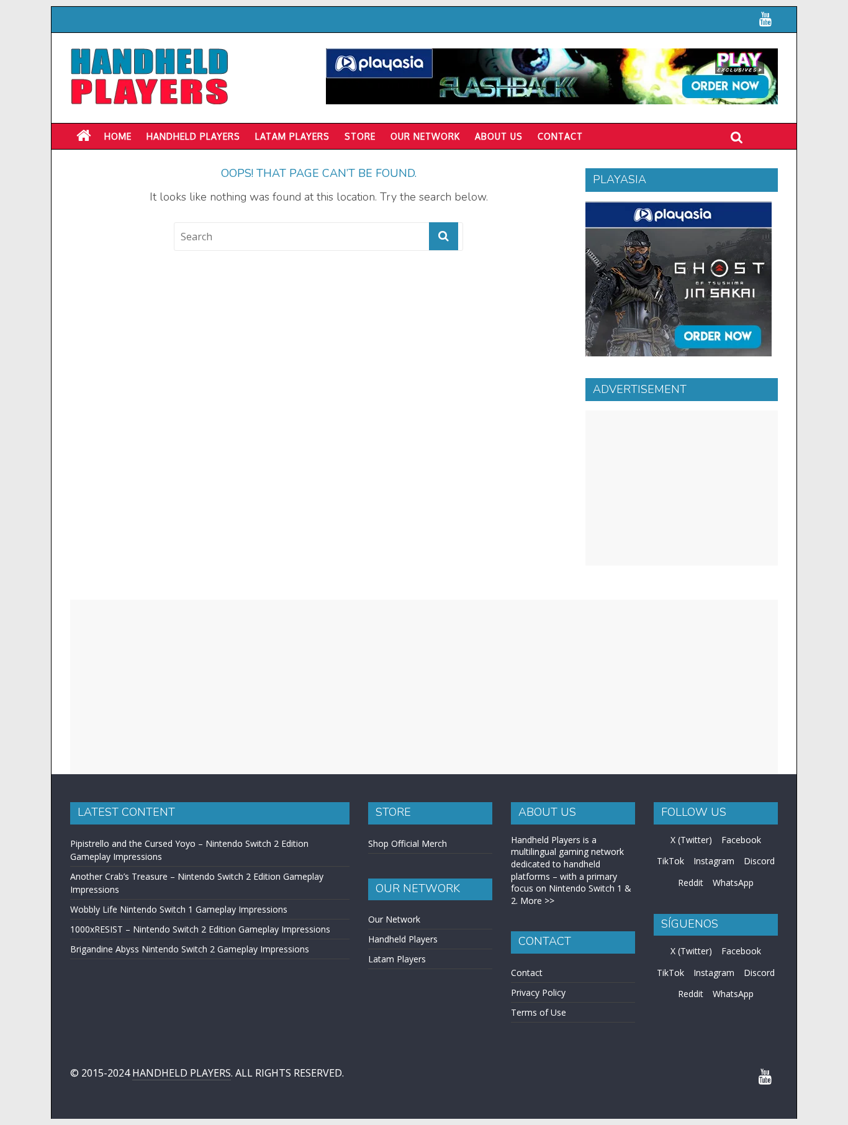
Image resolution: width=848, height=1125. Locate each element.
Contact (560, 136)
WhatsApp (733, 882)
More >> (537, 900)
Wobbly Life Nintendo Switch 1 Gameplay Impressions (178, 909)
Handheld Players (193, 136)
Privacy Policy (538, 992)
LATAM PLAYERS (292, 136)
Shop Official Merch (407, 843)
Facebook (741, 840)
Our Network (425, 136)
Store (360, 136)
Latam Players (397, 959)
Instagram (713, 861)
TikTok (670, 861)
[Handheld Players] (83, 136)
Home (118, 136)
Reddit (690, 882)
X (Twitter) (691, 840)
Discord (759, 861)
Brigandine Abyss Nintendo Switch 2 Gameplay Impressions (189, 949)
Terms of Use (538, 1012)
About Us (499, 136)
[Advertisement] (681, 488)
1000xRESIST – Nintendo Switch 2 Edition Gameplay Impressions (200, 929)
